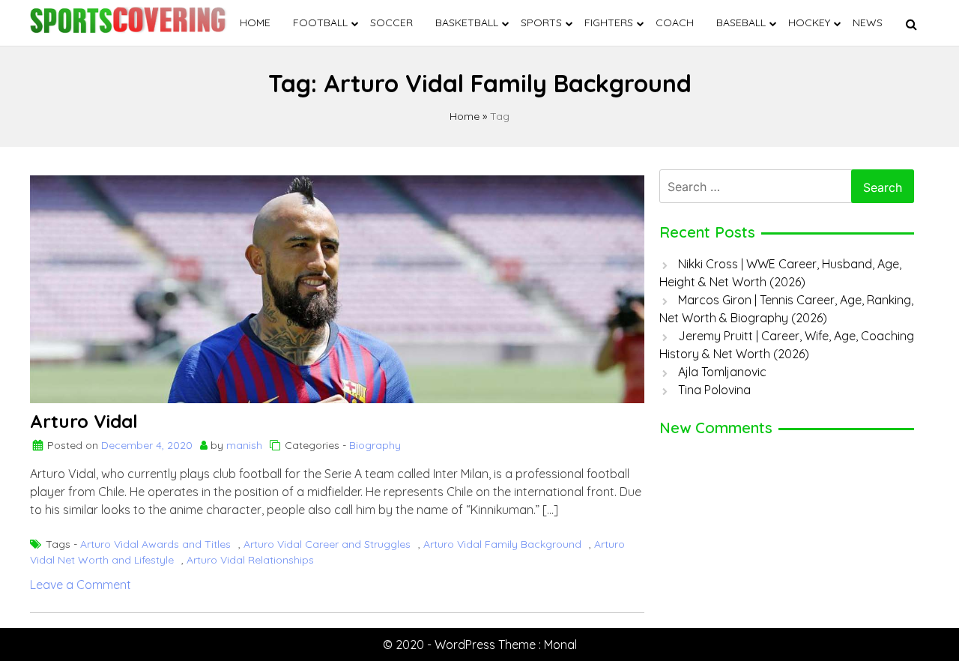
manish (244, 445)
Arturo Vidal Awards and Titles (155, 544)
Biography (375, 445)
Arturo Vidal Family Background (502, 544)
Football (320, 22)
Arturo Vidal (84, 421)
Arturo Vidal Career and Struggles (327, 544)
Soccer (391, 22)
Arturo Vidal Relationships (250, 560)
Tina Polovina (714, 389)
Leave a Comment (80, 584)
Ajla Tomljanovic (722, 371)
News (868, 22)
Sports (541, 22)
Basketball (466, 22)
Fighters (608, 22)
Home (255, 22)
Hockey (809, 22)
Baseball (741, 22)
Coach (675, 22)
